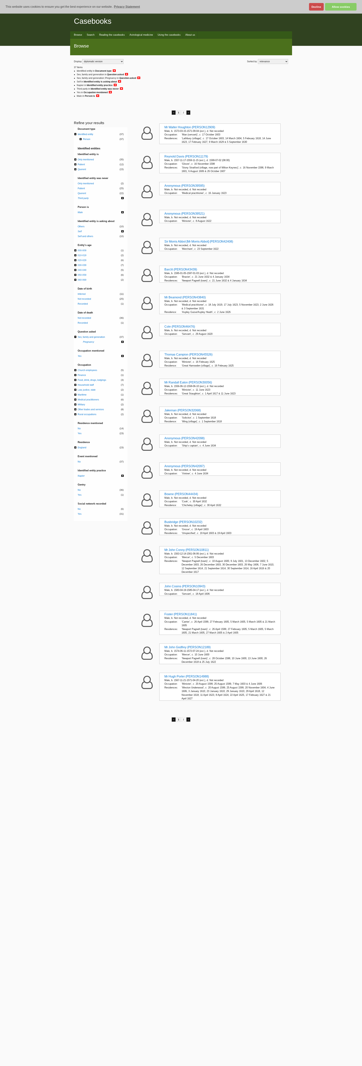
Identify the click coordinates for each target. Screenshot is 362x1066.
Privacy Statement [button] (127, 6)
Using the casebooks (169, 34)
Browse (78, 34)
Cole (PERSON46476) (179, 326)
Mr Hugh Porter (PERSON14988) (186, 676)
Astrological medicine (141, 34)
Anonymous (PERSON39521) (184, 213)
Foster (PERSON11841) (180, 614)
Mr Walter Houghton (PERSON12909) (189, 127)
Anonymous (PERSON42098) (184, 438)
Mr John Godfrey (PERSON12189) (187, 647)
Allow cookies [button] (341, 6)
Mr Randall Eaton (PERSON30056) (188, 382)
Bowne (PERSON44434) (181, 494)
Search (90, 34)
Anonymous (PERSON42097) (184, 466)
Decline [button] (316, 6)
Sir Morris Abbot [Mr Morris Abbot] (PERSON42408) (198, 241)
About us (190, 34)
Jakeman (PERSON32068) (182, 410)
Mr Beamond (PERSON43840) (185, 297)
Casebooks (92, 21)
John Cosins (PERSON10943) (184, 586)
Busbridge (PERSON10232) (183, 522)
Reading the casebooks (112, 34)
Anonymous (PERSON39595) (184, 185)
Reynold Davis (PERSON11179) (186, 156)
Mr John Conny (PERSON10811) (186, 549)
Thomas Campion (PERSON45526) (188, 354)
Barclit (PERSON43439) (180, 269)
